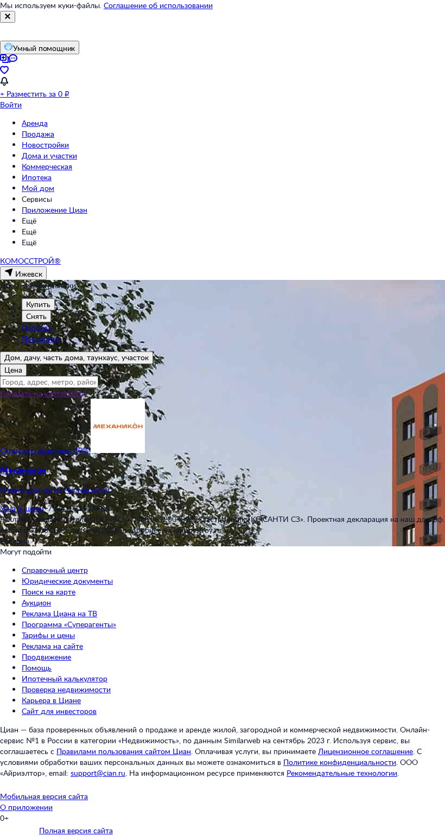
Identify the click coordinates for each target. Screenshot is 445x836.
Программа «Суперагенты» (69, 624)
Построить (41, 338)
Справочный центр (55, 570)
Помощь (37, 667)
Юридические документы (67, 581)
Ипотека (37, 177)
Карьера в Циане (51, 700)
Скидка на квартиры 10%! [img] (45, 450)
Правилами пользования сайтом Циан (123, 751)
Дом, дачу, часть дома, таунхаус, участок (76, 357)
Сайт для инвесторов (59, 711)
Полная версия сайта (76, 830)
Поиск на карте (48, 591)
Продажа (38, 134)
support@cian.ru (98, 773)
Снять (36, 316)
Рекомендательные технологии (342, 773)
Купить (38, 304)
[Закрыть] (7, 17)
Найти (75, 393)
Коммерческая (47, 166)
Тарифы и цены (48, 635)
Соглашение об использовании (158, 5)
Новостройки (45, 144)
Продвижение (46, 657)
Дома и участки (49, 155)
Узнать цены (21, 508)
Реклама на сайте (52, 646)
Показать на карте (32, 393)
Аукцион (36, 602)
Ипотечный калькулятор (64, 678)
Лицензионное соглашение (365, 751)
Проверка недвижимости (66, 689)
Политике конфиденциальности (339, 762)
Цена (13, 370)
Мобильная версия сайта (44, 796)
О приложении (26, 807)
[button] (222, 479)
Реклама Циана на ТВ (59, 613)
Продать (37, 327)
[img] (118, 450)
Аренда (35, 123)
